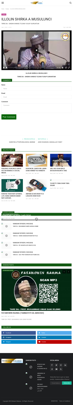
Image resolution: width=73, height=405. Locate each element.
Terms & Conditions (64, 401)
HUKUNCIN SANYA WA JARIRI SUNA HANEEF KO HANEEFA (36, 170)
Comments (7, 80)
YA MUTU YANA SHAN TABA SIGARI (59, 184)
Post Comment (9, 117)
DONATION (54, 401)
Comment (4, 101)
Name (3, 85)
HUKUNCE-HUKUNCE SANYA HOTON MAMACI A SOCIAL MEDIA (11, 171)
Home (2, 8)
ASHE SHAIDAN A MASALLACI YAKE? (50, 142)
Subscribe (67, 383)
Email (3, 93)
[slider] (31, 67)
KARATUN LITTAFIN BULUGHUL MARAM (22, 142)
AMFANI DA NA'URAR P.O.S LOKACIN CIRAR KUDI (35, 195)
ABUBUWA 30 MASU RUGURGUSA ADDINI (41, 376)
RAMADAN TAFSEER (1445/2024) (25, 225)
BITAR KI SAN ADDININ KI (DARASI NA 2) (42, 366)
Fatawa (7, 8)
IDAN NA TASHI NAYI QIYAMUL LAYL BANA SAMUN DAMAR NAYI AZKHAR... (11, 196)
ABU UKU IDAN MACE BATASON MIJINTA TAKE (58, 170)
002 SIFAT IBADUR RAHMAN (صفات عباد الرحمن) (42, 387)
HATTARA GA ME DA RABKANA (15, 313)
